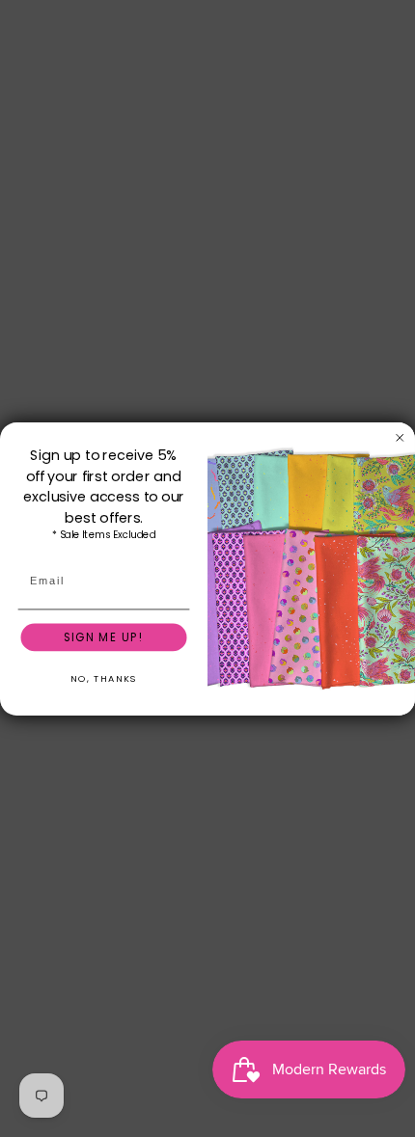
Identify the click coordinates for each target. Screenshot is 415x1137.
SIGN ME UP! (104, 636)
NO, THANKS (103, 678)
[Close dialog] (400, 437)
